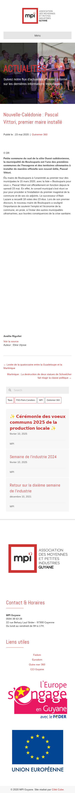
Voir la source (10, 341)
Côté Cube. (58, 789)
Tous (10, 400)
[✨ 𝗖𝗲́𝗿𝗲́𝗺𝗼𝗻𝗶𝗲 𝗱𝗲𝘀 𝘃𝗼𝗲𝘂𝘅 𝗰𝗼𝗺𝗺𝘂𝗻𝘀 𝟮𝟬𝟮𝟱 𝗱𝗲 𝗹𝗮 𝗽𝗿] (37, 429)
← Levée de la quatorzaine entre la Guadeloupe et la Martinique (32, 366)
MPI (41, 400)
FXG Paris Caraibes (25, 400)
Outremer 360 (39, 134)
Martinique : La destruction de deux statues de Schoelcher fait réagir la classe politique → (39, 376)
